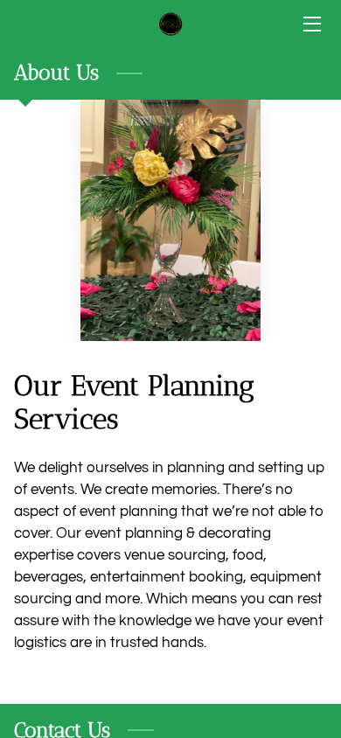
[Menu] (310, 24)
